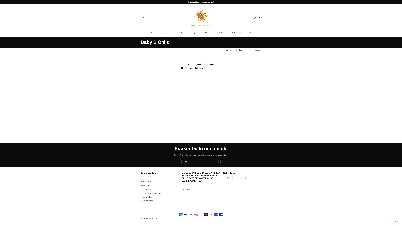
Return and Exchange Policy (151, 193)
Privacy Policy (146, 185)
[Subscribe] (218, 161)
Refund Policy (146, 189)
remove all (214, 68)
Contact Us (186, 190)
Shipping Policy (146, 197)
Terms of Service (147, 201)
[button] (143, 17)
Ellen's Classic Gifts (152, 218)
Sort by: (229, 50)
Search (143, 178)
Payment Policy (146, 182)
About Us (185, 186)
